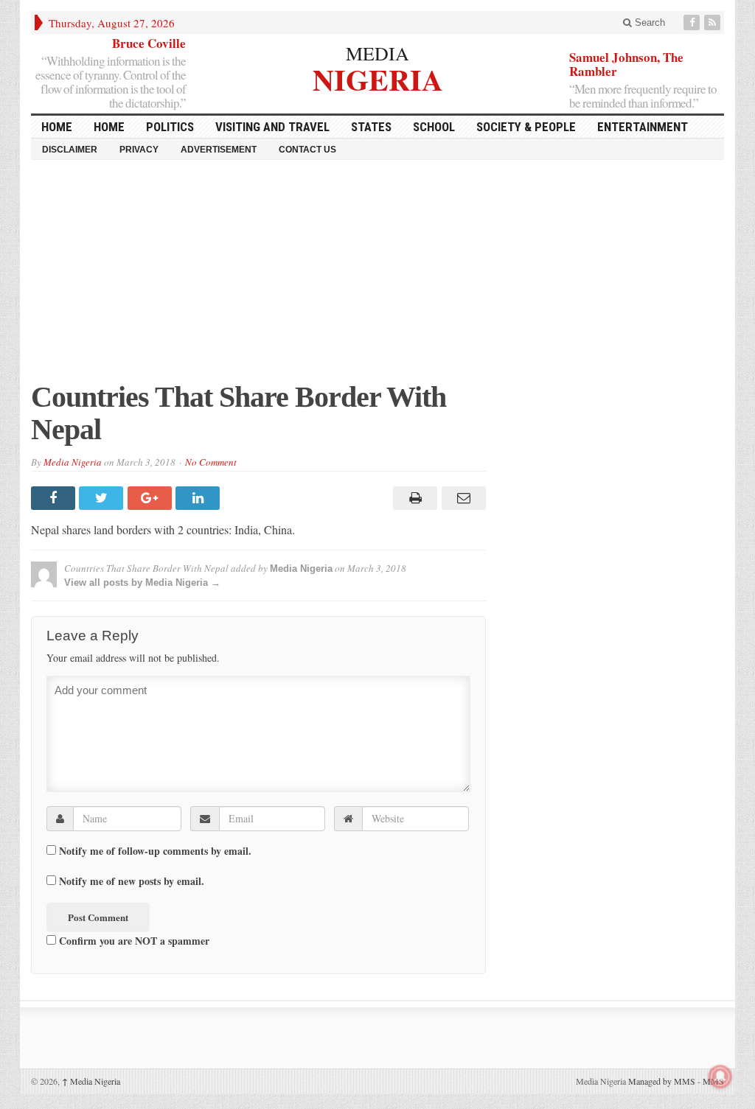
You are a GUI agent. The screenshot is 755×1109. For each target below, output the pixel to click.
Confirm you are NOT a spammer (132, 940)
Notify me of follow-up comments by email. (155, 851)
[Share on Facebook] (55, 498)
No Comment (211, 462)
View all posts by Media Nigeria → (142, 582)
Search (648, 22)
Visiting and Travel (272, 126)
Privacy (139, 149)
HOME (56, 126)
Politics (170, 126)
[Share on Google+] (151, 498)
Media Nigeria (73, 462)
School (434, 126)
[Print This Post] (413, 498)
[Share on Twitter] (103, 498)
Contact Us (307, 149)
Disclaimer (69, 149)
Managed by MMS (661, 1081)
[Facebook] (693, 22)
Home (109, 126)
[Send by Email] (461, 498)
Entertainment (642, 126)
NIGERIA (378, 77)
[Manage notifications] (720, 1076)
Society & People (526, 126)
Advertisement (219, 149)
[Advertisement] (377, 278)
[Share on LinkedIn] (199, 498)
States (371, 126)
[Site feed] (713, 22)
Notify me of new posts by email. (131, 881)
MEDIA (377, 53)
